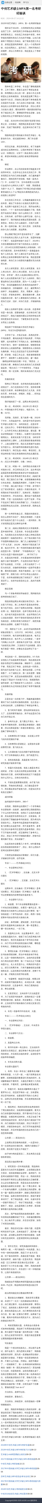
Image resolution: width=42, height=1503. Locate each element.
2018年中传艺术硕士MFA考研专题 (15, 1445)
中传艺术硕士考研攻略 (10, 1464)
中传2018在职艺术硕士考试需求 (14, 1494)
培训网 (18, 2)
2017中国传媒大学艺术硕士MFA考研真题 (18, 1459)
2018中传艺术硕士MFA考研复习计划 (16, 1450)
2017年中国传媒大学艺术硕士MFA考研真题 (19, 1468)
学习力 (26, 2)
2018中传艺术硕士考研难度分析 (14, 1489)
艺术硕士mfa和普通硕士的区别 (13, 1454)
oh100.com (26, 1500)
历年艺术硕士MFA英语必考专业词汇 (16, 1476)
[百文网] (3, 2)
